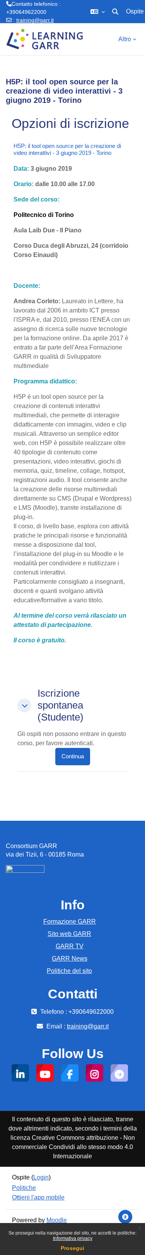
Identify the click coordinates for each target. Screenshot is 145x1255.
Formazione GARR (69, 921)
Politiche (24, 1187)
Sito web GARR (69, 934)
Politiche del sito (69, 971)
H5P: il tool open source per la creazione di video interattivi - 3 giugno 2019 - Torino (67, 149)
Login (41, 1177)
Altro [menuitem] (124, 39)
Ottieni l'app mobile (38, 1197)
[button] (97, 11)
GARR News (69, 958)
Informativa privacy (72, 1238)
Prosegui (72, 1248)
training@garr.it (35, 20)
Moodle (56, 1220)
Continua (72, 756)
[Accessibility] (125, 1217)
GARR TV (70, 946)
